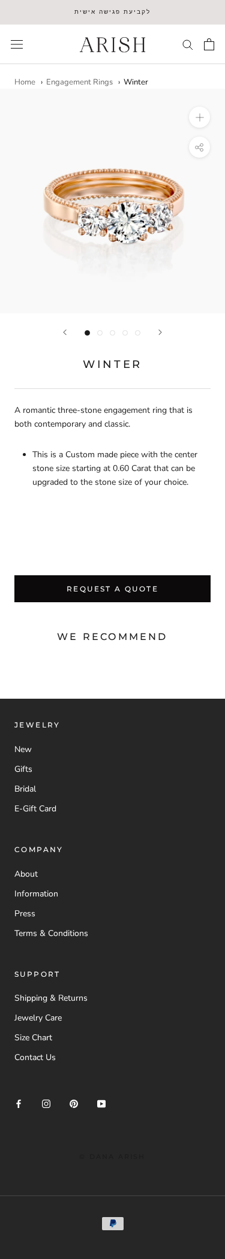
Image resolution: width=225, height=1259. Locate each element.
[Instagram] (46, 1103)
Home (24, 82)
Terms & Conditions (51, 933)
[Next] (160, 332)
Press (24, 913)
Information (36, 893)
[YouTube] (101, 1103)
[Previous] (65, 332)
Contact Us (35, 1057)
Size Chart (33, 1037)
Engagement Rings (79, 82)
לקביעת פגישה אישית (112, 12)
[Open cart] (209, 44)
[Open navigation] (17, 44)
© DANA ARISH (112, 1156)
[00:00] (112, 201)
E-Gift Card (35, 808)
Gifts (23, 769)
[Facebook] (18, 1103)
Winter (136, 82)
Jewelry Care (38, 1017)
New (23, 749)
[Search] (187, 44)
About (26, 874)
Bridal (25, 789)
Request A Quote (112, 588)
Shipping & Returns (51, 998)
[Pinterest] (74, 1103)
